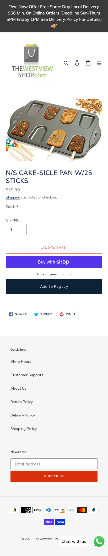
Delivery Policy (22, 415)
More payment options (54, 274)
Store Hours (20, 361)
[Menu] (99, 62)
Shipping (13, 197)
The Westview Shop (47, 539)
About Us (18, 388)
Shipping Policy (23, 428)
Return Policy (21, 401)
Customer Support (26, 375)
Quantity (12, 220)
